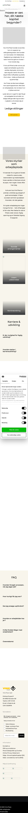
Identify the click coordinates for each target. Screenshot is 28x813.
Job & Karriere (15, 1)
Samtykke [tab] (5, 381)
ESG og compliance (9, 748)
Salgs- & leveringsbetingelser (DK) (13, 755)
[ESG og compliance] (8, 768)
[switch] (24, 413)
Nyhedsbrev (22, 1)
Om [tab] (23, 381)
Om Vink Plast (8, 1)
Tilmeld (21, 735)
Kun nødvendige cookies (14, 435)
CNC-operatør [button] (14, 114)
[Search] (9, 10)
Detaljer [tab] (14, 381)
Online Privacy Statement (11, 753)
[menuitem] (8, 1)
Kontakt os (6, 746)
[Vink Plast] (6, 5)
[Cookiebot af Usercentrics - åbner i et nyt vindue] (19, 377)
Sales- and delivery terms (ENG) (13, 757)
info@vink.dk (11, 703)
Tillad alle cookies (14, 429)
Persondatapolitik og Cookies (12, 750)
